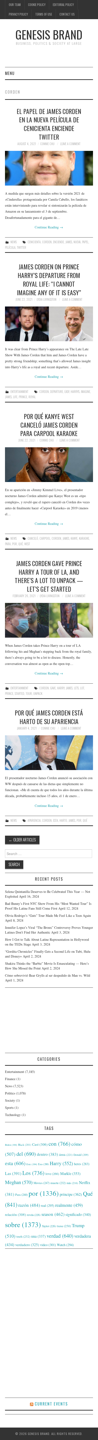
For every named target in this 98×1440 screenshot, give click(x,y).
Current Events (51, 1404)
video (48, 1244)
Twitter (21, 247)
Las (13, 1173)
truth (23, 1236)
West (27, 544)
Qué (20, 544)
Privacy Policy (18, 14)
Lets (76, 688)
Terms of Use (43, 14)
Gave (53, 688)
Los (33, 1173)
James (68, 242)
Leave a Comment (70, 144)
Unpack (37, 693)
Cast (40, 1144)
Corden (47, 242)
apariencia (34, 820)
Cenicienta (34, 242)
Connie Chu (47, 144)
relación (15, 1214)
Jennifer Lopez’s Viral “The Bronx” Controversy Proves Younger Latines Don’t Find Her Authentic (49, 930)
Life (15, 397)
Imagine (85, 391)
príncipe (71, 1194)
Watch (65, 1244)
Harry (60, 688)
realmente (69, 1205)
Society (10, 1100)
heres (81, 1164)
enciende (58, 242)
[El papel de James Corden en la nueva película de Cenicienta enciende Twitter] (49, 168)
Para (8, 544)
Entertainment (19, 391)
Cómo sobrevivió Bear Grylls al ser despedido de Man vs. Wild (47, 975)
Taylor (49, 1226)
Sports (9, 1107)
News (13, 242)
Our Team (15, 4)
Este (31, 1164)
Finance (10, 1079)
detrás (66, 1155)
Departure (56, 391)
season (52, 1214)
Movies (41, 1183)
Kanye (74, 538)
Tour (29, 693)
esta (55, 820)
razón (29, 1205)
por (14, 544)
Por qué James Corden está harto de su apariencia (49, 717)
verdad (60, 1235)
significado (78, 1214)
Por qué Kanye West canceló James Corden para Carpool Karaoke (49, 425)
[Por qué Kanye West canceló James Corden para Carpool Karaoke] (49, 464)
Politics (10, 1093)
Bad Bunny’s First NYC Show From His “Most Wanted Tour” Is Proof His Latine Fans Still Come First (48, 906)
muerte (58, 1183)
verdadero (27, 1244)
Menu (10, 73)
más (72, 1183)
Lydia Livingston (46, 299)
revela (33, 1215)
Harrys (75, 391)
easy (66, 391)
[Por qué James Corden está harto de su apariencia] (49, 752)
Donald (81, 1155)
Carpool (44, 538)
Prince (23, 397)
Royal (32, 397)
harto (63, 820)
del (26, 1153)
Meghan (19, 1182)
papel (85, 242)
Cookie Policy (36, 4)
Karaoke (84, 538)
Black (24, 1144)
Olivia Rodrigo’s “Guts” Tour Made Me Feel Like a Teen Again (48, 915)
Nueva (77, 242)
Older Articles (22, 840)
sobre (23, 1224)
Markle (70, 1173)
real (47, 1205)
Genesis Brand (48, 34)
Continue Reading (49, 227)
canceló (33, 538)
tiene (64, 1226)
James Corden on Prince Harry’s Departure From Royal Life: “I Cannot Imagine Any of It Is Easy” (49, 279)
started (19, 693)
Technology (13, 1114)
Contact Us (67, 14)
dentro (47, 1154)
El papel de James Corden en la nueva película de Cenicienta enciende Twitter (49, 124)
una (38, 1236)
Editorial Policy (63, 4)
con (59, 1143)
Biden (11, 1144)
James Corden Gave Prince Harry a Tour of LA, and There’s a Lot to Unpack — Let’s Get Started (49, 576)
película (10, 247)
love (52, 1174)
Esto (43, 1164)
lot (82, 688)
